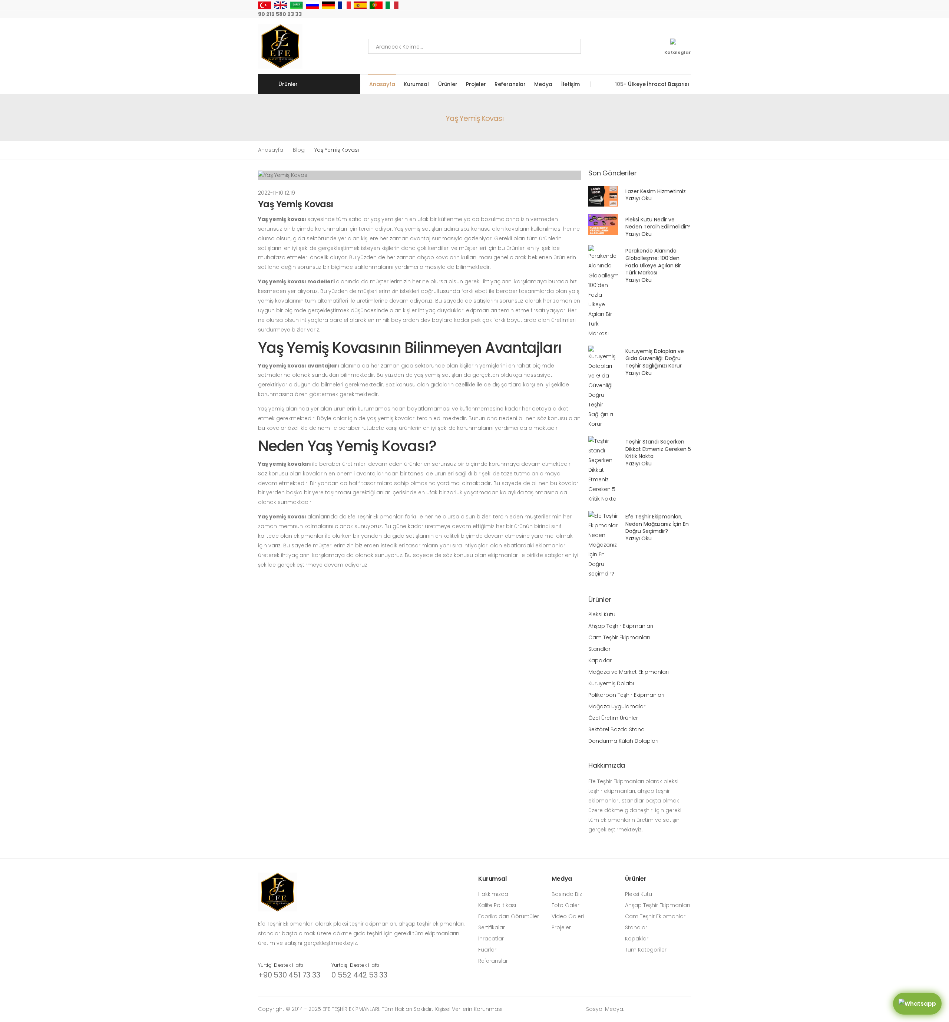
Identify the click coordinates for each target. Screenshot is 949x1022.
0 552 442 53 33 (359, 975)
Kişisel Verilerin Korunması (468, 1009)
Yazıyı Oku (638, 198)
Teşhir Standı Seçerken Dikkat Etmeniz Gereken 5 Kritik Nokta (658, 449)
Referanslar (510, 84)
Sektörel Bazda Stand (616, 729)
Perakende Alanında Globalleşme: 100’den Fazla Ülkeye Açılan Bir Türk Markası (653, 261)
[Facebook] (641, 14)
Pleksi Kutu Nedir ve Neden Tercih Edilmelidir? (657, 223)
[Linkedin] (689, 14)
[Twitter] (653, 14)
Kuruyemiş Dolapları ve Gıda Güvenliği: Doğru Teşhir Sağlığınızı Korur (654, 358)
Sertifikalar (491, 927)
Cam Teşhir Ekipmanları (619, 637)
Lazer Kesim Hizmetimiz (655, 191)
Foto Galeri (566, 905)
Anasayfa (382, 84)
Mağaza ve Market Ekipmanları (628, 672)
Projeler (476, 84)
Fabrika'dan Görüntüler (508, 916)
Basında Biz (567, 894)
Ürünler (447, 84)
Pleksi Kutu (601, 614)
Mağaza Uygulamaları (617, 706)
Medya (543, 84)
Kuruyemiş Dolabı (611, 683)
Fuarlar (487, 949)
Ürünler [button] (288, 84)
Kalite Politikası (497, 905)
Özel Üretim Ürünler (613, 718)
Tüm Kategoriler (646, 949)
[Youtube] (665, 14)
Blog (299, 150)
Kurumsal (416, 84)
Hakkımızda (493, 894)
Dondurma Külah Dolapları (623, 741)
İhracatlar (491, 938)
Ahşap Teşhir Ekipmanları (620, 626)
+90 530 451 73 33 (289, 975)
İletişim (570, 84)
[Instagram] (629, 14)
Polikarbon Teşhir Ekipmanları (626, 695)
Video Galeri (568, 916)
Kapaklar (600, 660)
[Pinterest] (677, 14)
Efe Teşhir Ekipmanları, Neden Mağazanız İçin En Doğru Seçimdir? (657, 524)
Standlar (599, 649)
